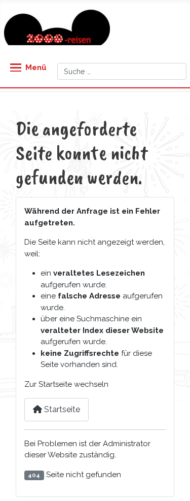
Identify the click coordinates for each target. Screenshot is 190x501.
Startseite (61, 409)
